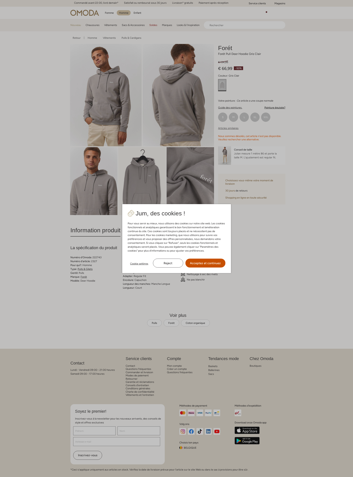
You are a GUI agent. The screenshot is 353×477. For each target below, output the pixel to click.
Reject (168, 263)
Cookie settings (139, 263)
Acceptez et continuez (205, 263)
